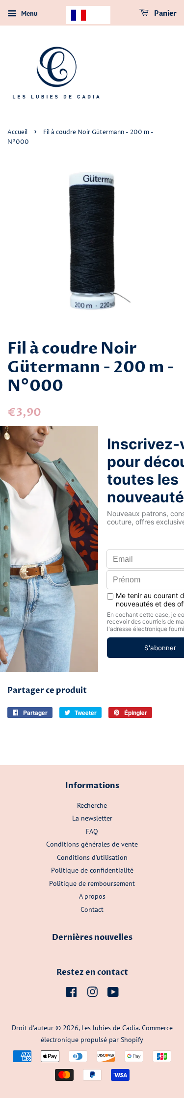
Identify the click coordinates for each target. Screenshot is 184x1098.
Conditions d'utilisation (92, 857)
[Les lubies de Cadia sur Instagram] (92, 993)
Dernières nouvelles (92, 937)
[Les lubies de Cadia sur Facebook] (71, 993)
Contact (92, 909)
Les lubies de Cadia (110, 1027)
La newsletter (92, 818)
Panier (165, 13)
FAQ (92, 831)
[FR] (88, 15)
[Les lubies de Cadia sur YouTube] (113, 993)
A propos (92, 896)
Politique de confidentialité (92, 870)
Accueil (17, 132)
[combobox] (88, 15)
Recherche (92, 805)
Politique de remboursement (92, 883)
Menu (28, 13)
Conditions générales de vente (92, 844)
